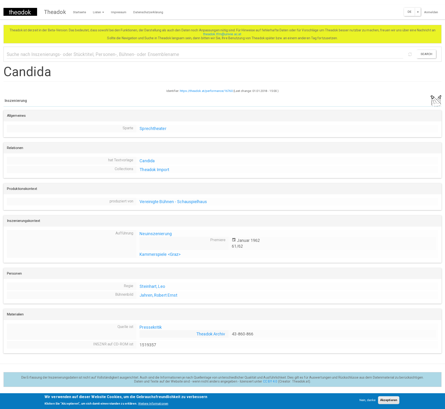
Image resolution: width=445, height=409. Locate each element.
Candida (147, 160)
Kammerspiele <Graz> (160, 254)
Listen (97, 12)
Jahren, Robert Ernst (158, 295)
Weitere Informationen (153, 403)
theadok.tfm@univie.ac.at (222, 34)
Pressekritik (151, 327)
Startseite (79, 12)
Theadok (55, 12)
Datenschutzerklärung (148, 12)
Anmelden (431, 12)
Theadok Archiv (210, 333)
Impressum (118, 12)
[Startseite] (22, 12)
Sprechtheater (153, 128)
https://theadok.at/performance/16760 (206, 91)
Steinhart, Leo (152, 286)
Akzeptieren (388, 400)
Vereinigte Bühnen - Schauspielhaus (173, 201)
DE (409, 11)
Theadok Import (154, 169)
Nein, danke (367, 400)
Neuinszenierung (156, 233)
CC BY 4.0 (270, 381)
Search (426, 54)
